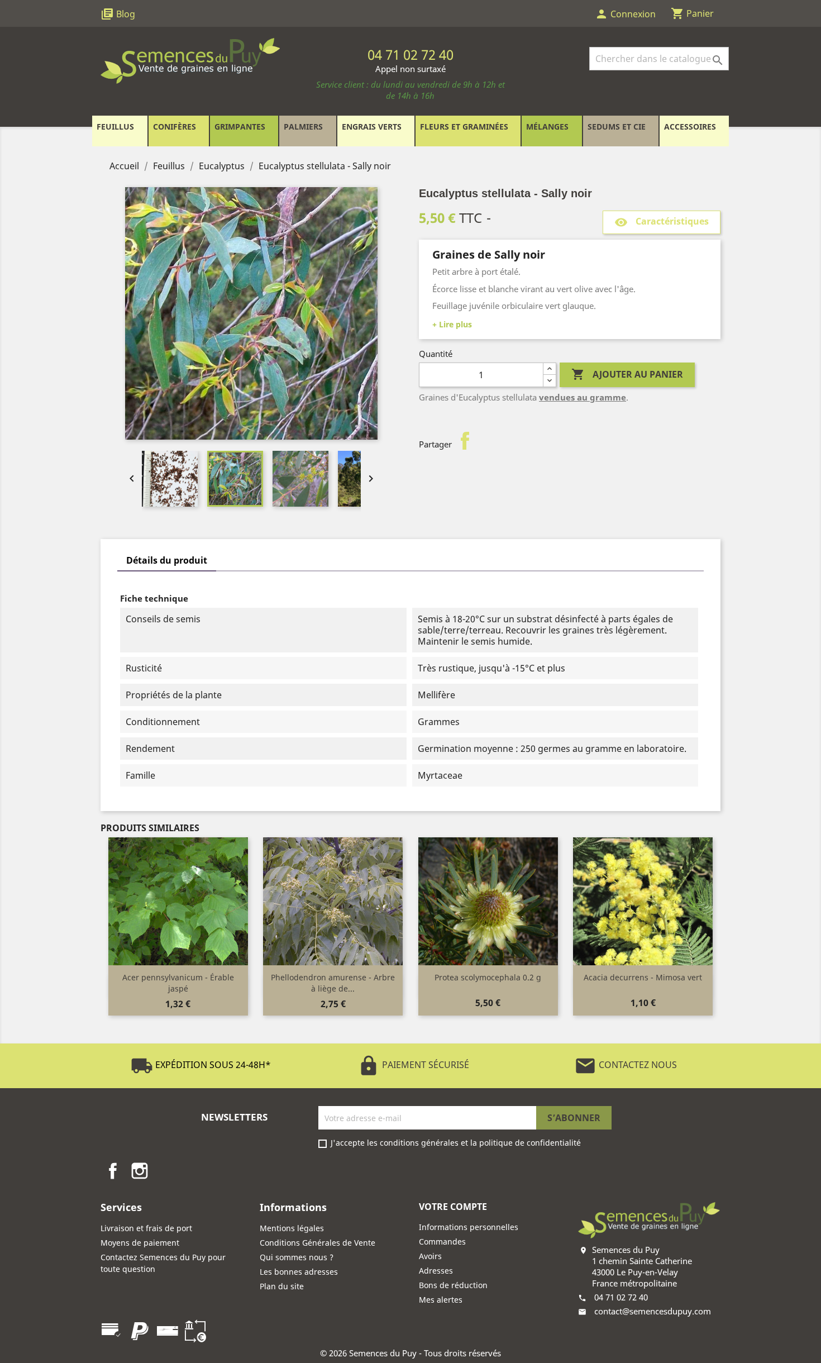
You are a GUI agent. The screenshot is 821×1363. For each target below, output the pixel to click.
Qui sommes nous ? (296, 1257)
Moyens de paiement (140, 1242)
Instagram (139, 1171)
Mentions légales (292, 1228)
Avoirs (430, 1256)
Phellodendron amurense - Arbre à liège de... (333, 983)
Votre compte (453, 1206)
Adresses (436, 1270)
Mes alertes (440, 1299)
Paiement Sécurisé (413, 1065)
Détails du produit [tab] (166, 560)
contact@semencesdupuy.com (652, 1311)
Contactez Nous (625, 1065)
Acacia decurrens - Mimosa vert (643, 977)
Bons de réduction (453, 1285)
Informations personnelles (468, 1227)
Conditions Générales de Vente (317, 1242)
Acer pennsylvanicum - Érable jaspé (178, 983)
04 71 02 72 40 (621, 1297)
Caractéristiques (661, 222)
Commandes (442, 1241)
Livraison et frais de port (146, 1228)
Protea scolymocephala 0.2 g (488, 977)
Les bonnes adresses (299, 1271)
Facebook (113, 1171)
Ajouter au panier (627, 374)
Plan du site (282, 1286)
